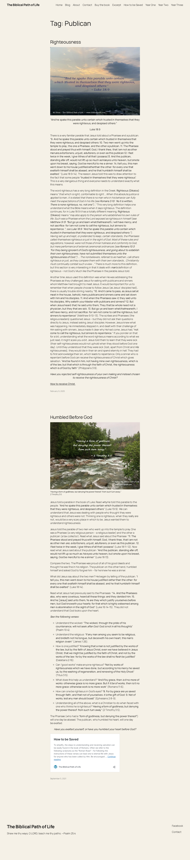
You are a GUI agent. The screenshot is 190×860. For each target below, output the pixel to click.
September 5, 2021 (58, 778)
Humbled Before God (71, 417)
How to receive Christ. (63, 383)
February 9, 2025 (57, 391)
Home (59, 5)
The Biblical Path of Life (23, 5)
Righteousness (65, 41)
